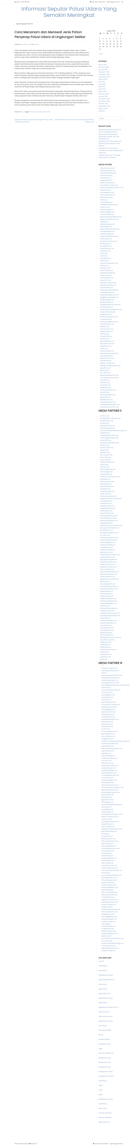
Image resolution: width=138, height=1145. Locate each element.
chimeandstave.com (108, 717)
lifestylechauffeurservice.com (110, 305)
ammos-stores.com (108, 882)
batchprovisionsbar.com (108, 620)
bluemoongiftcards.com (109, 868)
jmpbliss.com (104, 265)
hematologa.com (107, 697)
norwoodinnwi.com (108, 897)
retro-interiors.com (106, 329)
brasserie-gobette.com (108, 623)
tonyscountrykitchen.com (109, 589)
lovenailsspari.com (106, 547)
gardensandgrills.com (109, 858)
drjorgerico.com (105, 268)
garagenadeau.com (106, 302)
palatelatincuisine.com (109, 707)
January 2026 (103, 69)
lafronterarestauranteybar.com (112, 787)
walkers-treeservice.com (109, 817)
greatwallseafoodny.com (110, 719)
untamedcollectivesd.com (110, 821)
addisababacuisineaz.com (110, 948)
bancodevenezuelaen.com (109, 185)
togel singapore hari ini (113, 2)
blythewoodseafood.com (108, 601)
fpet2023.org (104, 334)
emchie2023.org (105, 440)
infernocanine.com (107, 826)
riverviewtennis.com (107, 630)
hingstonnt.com (105, 190)
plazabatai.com (105, 479)
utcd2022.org (104, 445)
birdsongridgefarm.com (109, 887)
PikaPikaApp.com (106, 226)
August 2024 (103, 108)
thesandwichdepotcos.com (109, 295)
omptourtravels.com (108, 921)
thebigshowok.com (108, 714)
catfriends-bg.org (106, 175)
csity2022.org (104, 467)
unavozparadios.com (107, 491)
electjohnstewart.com (108, 919)
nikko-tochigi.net (107, 863)
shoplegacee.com (106, 246)
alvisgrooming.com (106, 596)
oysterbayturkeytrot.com (110, 785)
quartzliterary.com (106, 552)
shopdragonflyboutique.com (110, 616)
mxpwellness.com (107, 824)
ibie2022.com (104, 370)
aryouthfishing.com (108, 756)
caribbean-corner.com (109, 865)
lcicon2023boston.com (108, 402)
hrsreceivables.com (106, 278)
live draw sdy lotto (105, 1113)
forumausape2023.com (108, 390)
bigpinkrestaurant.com (108, 285)
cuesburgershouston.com (110, 683)
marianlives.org (105, 178)
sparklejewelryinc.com (109, 773)
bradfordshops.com (107, 351)
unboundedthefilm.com (108, 173)
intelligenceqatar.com (107, 224)
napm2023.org (105, 385)
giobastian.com (106, 797)
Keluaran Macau (104, 1039)
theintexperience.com (107, 170)
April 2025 (102, 89)
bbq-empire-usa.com (107, 640)
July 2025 (102, 82)
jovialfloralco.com (106, 314)
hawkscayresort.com (107, 481)
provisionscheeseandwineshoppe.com (113, 430)
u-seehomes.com (106, 319)
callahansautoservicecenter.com (111, 525)
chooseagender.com (107, 192)
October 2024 (103, 104)
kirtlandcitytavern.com (109, 878)
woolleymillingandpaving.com (111, 804)
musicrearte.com (106, 625)
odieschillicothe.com (107, 513)
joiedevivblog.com (107, 890)
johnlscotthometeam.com (109, 317)
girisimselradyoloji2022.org (109, 443)
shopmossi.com (106, 819)
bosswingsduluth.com (107, 584)
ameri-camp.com (106, 275)
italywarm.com (106, 936)
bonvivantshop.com (107, 248)
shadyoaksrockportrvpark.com (111, 498)
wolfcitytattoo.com (107, 782)
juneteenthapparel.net (109, 933)
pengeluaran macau (106, 1071)
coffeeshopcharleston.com (109, 537)
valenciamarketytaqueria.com (111, 748)
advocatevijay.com (106, 356)
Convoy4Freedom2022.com (109, 378)
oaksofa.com (104, 652)
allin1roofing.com (107, 843)
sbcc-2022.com (105, 373)
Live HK (101, 961)
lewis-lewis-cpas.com (107, 344)
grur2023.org (104, 380)
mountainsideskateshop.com (111, 875)
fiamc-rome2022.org (107, 569)
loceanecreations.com (109, 885)
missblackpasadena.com (109, 743)
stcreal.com (104, 256)
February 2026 (104, 67)
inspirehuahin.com (106, 287)
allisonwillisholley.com (109, 831)
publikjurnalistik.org (108, 931)
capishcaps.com (105, 657)
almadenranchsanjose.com (109, 353)
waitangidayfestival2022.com (110, 404)
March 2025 (103, 91)
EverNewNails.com (106, 307)
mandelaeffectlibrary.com (109, 205)
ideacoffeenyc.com (106, 511)
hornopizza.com (107, 692)
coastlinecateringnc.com (109, 680)
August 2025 (103, 79)
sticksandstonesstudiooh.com (111, 814)
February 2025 (104, 94)
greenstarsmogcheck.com (109, 520)
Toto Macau (103, 1104)
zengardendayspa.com (109, 770)
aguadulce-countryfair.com (109, 579)
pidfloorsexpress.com (107, 183)
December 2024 (104, 99)
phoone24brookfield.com (109, 608)
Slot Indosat (103, 966)
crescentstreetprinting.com (110, 690)
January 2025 (103, 96)
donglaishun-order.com (108, 567)
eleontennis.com (106, 346)
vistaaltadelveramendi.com (110, 678)
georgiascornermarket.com (109, 528)
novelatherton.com (108, 914)
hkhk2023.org (105, 383)
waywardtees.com (106, 180)
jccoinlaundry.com (106, 501)
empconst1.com (105, 280)
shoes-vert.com (105, 494)
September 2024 (104, 106)
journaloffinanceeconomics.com (112, 938)
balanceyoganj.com (106, 209)
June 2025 (102, 84)
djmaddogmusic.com (108, 839)
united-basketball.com (109, 758)
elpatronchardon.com (107, 564)
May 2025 (102, 87)
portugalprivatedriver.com (109, 533)
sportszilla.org (105, 618)
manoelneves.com (106, 202)
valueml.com (104, 261)
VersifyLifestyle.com (107, 234)
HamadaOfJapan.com (107, 231)
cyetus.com (104, 348)
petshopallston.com (108, 734)
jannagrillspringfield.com (108, 559)
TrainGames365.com (107, 214)
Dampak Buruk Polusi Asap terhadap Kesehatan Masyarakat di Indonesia (111, 150)
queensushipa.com (106, 270)
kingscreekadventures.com (109, 236)
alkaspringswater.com (107, 542)
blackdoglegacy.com (108, 709)
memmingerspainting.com (109, 290)
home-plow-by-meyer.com (110, 704)
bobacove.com (105, 606)
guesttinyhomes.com (108, 702)
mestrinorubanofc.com (109, 912)
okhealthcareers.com (107, 168)
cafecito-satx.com (107, 763)
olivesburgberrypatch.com (110, 792)
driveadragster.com (108, 695)
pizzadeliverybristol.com (108, 518)
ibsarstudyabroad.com (108, 469)
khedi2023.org (105, 433)
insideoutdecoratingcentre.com (111, 309)
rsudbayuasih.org (107, 929)
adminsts (36, 44)
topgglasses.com (107, 739)
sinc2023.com (104, 423)
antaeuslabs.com (106, 239)
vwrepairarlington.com (109, 668)
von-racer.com (105, 535)
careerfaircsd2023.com (108, 395)
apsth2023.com (105, 397)
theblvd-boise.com (106, 331)
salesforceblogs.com (107, 212)
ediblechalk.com (105, 647)
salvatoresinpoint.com (108, 312)
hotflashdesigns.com (107, 300)
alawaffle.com (106, 753)
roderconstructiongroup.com (110, 477)
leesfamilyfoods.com (107, 341)
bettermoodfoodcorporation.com (111, 187)
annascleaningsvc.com (109, 780)
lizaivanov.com (106, 700)
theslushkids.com (107, 795)
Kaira (27, 1143)
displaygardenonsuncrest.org (110, 637)
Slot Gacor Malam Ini (106, 1053)
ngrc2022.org (104, 339)
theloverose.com (107, 722)
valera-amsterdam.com (109, 892)
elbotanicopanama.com (108, 496)
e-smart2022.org (106, 336)
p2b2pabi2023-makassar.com (110, 418)
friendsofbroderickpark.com (110, 555)
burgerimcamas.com (108, 951)
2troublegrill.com (107, 809)
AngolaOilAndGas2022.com (109, 375)
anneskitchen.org (107, 746)
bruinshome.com (107, 778)
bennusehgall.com (106, 472)
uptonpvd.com (106, 807)
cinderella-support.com (108, 283)
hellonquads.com (106, 484)
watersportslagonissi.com (109, 322)
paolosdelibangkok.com (108, 603)
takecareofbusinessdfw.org (109, 229)
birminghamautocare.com (109, 586)
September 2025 (104, 77)
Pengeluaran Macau (106, 975)
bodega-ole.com (107, 907)
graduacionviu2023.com (109, 765)
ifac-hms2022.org (106, 455)
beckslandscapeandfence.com (111, 675)
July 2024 (102, 111)
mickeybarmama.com (107, 611)
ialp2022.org (104, 450)
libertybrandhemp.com (109, 895)
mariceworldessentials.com (109, 572)
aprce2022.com (105, 368)
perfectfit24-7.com (106, 530)
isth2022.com (104, 416)
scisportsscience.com (108, 946)
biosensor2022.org (106, 447)
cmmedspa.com (106, 853)
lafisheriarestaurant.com (108, 574)
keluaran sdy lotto (105, 1117)
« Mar (101, 54)
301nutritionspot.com (109, 880)
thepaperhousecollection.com (111, 829)
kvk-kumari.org (106, 941)
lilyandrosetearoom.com (109, 790)
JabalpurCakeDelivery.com (109, 219)
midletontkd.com (107, 856)
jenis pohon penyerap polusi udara (39, 112)
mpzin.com (103, 253)
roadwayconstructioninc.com (110, 613)
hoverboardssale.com (107, 195)
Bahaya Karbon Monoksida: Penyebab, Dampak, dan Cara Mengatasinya (109, 136)
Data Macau (103, 970)
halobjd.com (104, 222)
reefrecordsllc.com (107, 751)
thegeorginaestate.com (108, 598)
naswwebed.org (105, 361)
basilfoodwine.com (107, 861)
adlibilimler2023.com (107, 358)
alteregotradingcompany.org (110, 365)
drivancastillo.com (107, 851)
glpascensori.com (107, 800)
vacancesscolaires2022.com (109, 407)
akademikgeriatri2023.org (109, 435)
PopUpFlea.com (105, 258)
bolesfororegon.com (108, 904)
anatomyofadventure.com (110, 848)
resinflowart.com (107, 726)
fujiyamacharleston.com (108, 562)
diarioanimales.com (106, 486)
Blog (21, 112)
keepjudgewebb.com (108, 846)
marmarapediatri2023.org (109, 438)
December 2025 (104, 72)
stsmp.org (103, 200)
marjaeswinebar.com (107, 506)
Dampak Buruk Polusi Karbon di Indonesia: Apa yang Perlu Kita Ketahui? (110, 143)
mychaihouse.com (106, 594)
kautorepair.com (106, 503)
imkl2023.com (104, 392)
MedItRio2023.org (106, 400)
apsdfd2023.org (105, 387)
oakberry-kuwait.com (107, 550)
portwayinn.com (107, 836)
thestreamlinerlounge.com (110, 909)
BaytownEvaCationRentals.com (111, 217)
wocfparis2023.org (106, 421)
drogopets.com (105, 645)
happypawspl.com (106, 523)
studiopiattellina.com (107, 557)
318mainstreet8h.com (107, 545)
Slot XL (101, 1035)
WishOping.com (105, 244)
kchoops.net (105, 873)
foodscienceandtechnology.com (112, 943)
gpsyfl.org (103, 659)
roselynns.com (105, 207)
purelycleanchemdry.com (108, 241)
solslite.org (105, 834)
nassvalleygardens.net (109, 917)
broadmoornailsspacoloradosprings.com (115, 741)
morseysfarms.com (106, 628)
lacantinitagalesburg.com (109, 516)
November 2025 (104, 74)
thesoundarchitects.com (109, 841)
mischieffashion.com (107, 324)
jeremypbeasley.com (107, 292)
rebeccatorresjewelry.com (109, 263)
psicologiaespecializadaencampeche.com (115, 685)
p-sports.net (105, 729)
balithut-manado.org (107, 363)
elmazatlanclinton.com (108, 508)
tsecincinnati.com (106, 474)
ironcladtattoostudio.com (110, 775)
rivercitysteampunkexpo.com (111, 870)
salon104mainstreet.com (108, 540)
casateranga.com (107, 812)
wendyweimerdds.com (107, 273)
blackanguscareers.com (109, 902)
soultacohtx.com (105, 654)
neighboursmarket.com (109, 900)
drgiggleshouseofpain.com (109, 297)
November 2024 (104, 101)
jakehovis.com (105, 581)
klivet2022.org (105, 452)
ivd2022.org (104, 464)
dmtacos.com (105, 687)
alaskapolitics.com (106, 197)
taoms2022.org (105, 457)
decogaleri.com (105, 489)
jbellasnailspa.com (106, 591)
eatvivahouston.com (108, 712)
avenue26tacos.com (108, 736)
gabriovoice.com (107, 724)
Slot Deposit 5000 (105, 1030)
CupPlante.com (105, 251)
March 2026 (103, 65)
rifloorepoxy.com (107, 802)
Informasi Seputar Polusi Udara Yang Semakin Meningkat (69, 12)
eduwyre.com (104, 326)
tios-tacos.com (106, 761)
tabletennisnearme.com (108, 649)
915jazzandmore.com (107, 577)
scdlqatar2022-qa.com (107, 426)
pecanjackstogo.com (108, 768)
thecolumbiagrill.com (107, 428)
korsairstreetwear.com (109, 731)
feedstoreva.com (106, 642)
